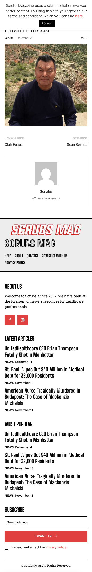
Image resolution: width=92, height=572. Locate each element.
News (9, 361)
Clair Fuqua (14, 144)
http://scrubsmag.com (46, 198)
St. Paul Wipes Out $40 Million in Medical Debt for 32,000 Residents (44, 372)
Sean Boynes (77, 144)
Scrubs (9, 38)
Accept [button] (47, 23)
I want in (43, 536)
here (79, 16)
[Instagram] (22, 320)
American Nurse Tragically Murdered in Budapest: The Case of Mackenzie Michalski (42, 396)
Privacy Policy (56, 547)
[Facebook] (10, 320)
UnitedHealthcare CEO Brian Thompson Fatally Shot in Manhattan (41, 351)
